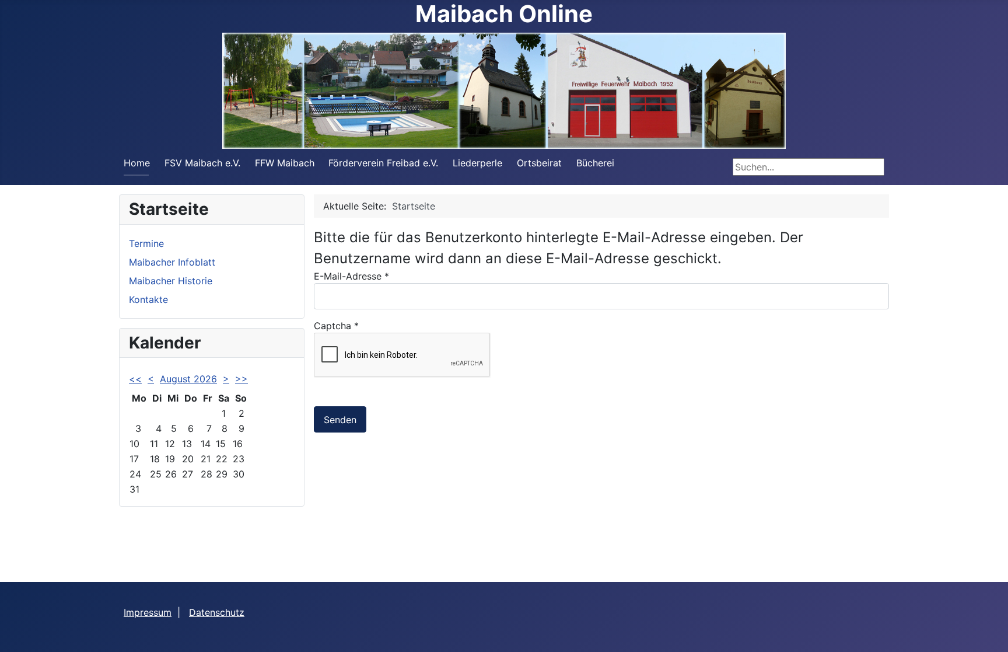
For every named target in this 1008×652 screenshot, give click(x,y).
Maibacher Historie (170, 281)
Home (137, 163)
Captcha (336, 326)
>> (241, 379)
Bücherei (595, 163)
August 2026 (188, 379)
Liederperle (477, 163)
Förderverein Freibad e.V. (383, 163)
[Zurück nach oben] (988, 630)
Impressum (148, 612)
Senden (340, 420)
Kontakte (148, 299)
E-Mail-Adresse (351, 276)
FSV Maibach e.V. (202, 163)
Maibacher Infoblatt (172, 262)
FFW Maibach (284, 163)
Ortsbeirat (539, 163)
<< (135, 379)
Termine (146, 243)
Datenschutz (216, 612)
